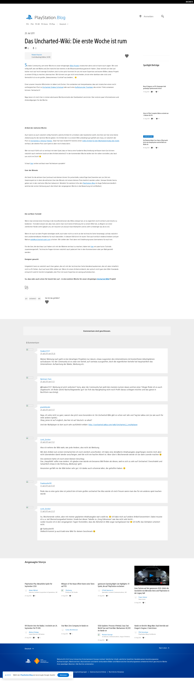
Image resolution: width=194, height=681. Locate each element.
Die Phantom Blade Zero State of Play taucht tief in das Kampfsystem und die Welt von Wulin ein (155, 142)
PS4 (32, 24)
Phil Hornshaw (143, 632)
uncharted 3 (32, 298)
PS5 (27, 24)
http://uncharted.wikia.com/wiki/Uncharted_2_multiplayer (113, 424)
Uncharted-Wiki (103, 279)
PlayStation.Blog (89, 183)
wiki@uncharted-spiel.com (40, 239)
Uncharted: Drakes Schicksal (52, 87)
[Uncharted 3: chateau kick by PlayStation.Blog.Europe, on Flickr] (40, 207)
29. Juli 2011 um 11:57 (47, 409)
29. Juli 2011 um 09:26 (47, 353)
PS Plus (52, 24)
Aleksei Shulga (34, 632)
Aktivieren (63, 675)
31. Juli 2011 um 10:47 (47, 486)
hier (31, 163)
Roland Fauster (37, 55)
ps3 (26, 298)
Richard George (107, 634)
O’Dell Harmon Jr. (107, 590)
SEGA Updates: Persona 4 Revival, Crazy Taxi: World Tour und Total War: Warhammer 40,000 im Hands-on (114, 628)
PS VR (37, 24)
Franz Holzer (143, 597)
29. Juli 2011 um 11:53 (47, 381)
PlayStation (50, 17)
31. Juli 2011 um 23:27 (47, 511)
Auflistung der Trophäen (84, 87)
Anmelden (148, 16)
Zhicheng (68, 590)
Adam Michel (33, 590)
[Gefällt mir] (157, 92)
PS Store (44, 24)
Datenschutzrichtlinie (98, 672)
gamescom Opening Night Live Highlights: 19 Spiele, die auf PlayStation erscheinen (113, 585)
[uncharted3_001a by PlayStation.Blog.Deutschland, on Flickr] (40, 121)
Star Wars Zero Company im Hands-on (74, 625)
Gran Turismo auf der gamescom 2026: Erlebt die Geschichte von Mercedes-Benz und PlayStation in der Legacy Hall (151, 590)
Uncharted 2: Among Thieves (41, 141)
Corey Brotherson (71, 630)
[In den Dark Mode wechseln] (140, 16)
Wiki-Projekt (74, 66)
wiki (39, 298)
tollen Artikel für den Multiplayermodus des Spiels (100, 141)
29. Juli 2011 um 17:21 (47, 442)
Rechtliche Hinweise (116, 672)
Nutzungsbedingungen (78, 672)
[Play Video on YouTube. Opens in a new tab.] (164, 583)
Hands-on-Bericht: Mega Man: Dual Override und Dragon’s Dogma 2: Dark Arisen (151, 626)
